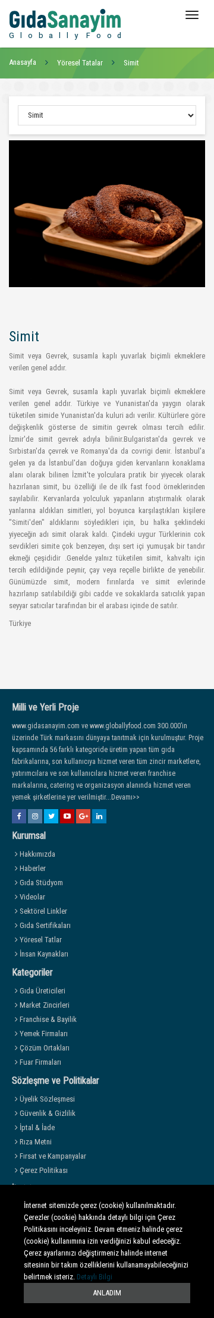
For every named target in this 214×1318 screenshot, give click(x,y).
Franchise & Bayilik (47, 1019)
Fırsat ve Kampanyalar (52, 1156)
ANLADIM (107, 1292)
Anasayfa (22, 62)
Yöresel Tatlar (40, 939)
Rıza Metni (35, 1141)
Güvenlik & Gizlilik (46, 1113)
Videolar (31, 896)
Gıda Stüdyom (40, 882)
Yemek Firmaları (43, 1033)
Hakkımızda (36, 854)
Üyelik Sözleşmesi (46, 1098)
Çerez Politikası (43, 1170)
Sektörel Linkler (42, 911)
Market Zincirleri (44, 1005)
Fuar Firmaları (39, 1062)
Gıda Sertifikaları (44, 925)
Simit (131, 62)
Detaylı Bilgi (94, 1276)
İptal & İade (36, 1127)
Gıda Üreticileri (41, 990)
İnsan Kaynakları (43, 953)
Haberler (32, 868)
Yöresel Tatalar (80, 62)
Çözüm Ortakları (44, 1047)
